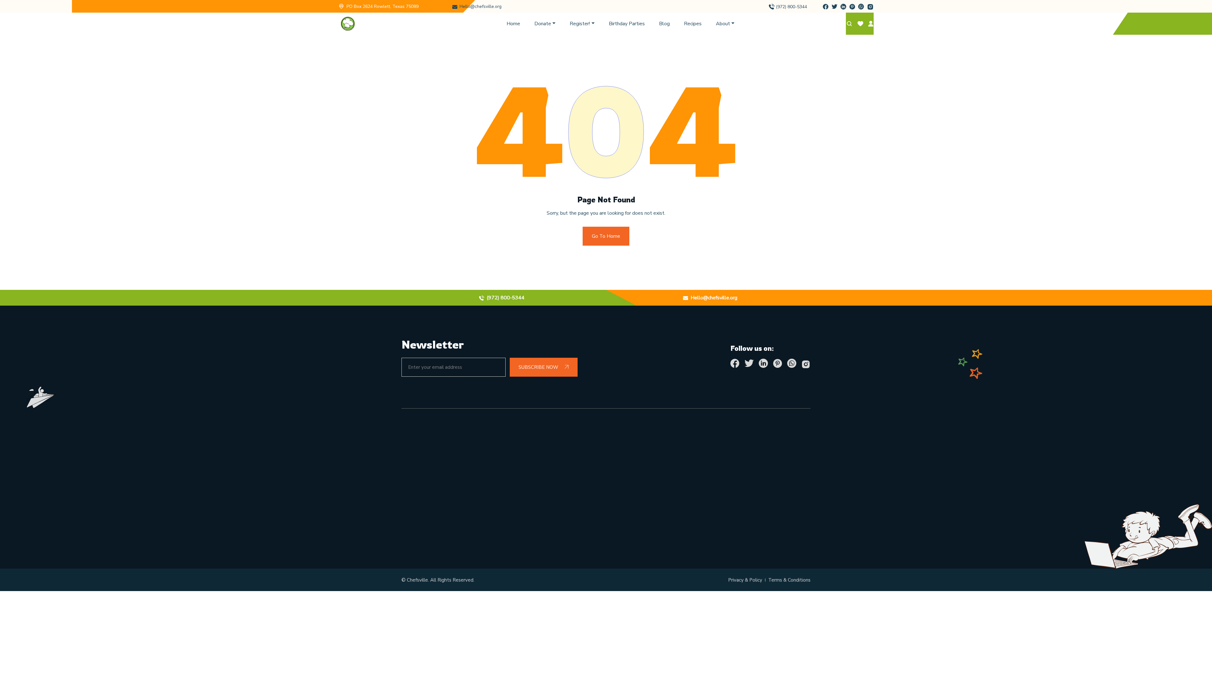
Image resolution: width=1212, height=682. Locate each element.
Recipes (693, 23)
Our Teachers (731, 489)
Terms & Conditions (531, 489)
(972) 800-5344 (791, 7)
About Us (518, 460)
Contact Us (520, 518)
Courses (724, 518)
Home (513, 23)
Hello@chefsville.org (481, 6)
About (723, 23)
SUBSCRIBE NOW (539, 367)
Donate (542, 23)
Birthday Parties (627, 23)
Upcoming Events (528, 474)
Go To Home (606, 236)
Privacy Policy (523, 503)
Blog (664, 23)
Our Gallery (729, 474)
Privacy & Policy (745, 580)
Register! (580, 23)
